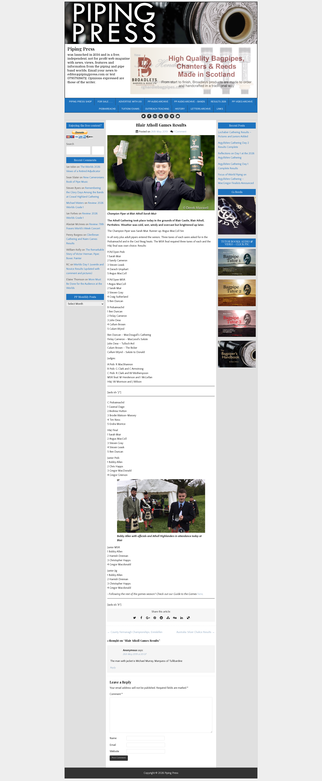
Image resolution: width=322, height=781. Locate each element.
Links (220, 109)
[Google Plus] (155, 116)
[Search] (98, 150)
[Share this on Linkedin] (181, 618)
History (180, 109)
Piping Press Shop (80, 101)
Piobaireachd (107, 109)
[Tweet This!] (134, 618)
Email (113, 744)
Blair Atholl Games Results (161, 125)
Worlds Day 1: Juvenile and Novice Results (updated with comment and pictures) (85, 269)
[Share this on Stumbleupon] (168, 618)
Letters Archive (201, 109)
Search (70, 144)
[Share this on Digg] (174, 618)
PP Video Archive (242, 101)
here (200, 594)
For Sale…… (105, 101)
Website (114, 751)
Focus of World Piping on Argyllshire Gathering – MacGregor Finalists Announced (236, 179)
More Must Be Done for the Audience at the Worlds (84, 284)
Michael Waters (75, 202)
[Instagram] (166, 116)
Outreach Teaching (157, 109)
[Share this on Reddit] (161, 618)
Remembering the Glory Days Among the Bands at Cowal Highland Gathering (85, 192)
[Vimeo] (172, 116)
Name (113, 738)
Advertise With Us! (130, 101)
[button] (192, 70)
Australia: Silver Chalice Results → (195, 632)
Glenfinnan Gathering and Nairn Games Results (82, 239)
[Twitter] (143, 116)
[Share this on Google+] (148, 618)
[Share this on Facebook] (141, 618)
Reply (113, 667)
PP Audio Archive (158, 101)
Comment (116, 694)
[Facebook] (149, 116)
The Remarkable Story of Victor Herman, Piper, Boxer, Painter (85, 254)
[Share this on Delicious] (188, 618)
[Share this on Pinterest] (154, 618)
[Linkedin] (160, 116)
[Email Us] (178, 116)
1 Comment (180, 131)
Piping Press (81, 49)
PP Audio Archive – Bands (189, 101)
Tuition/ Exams (130, 109)
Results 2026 (218, 101)
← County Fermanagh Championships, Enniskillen (134, 632)
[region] (192, 70)
